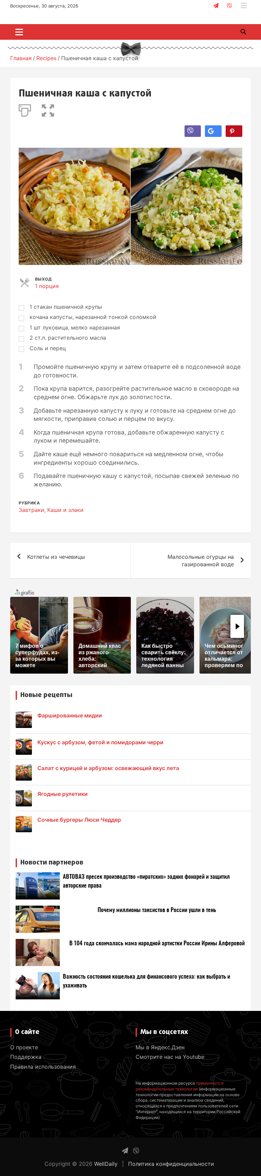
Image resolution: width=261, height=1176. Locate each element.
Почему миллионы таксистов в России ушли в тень (157, 910)
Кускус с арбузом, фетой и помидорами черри (100, 742)
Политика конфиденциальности (171, 1163)
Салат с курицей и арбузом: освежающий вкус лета (108, 768)
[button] (48, 109)
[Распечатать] (25, 109)
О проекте (24, 1047)
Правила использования (43, 1066)
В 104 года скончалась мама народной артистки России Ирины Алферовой (157, 943)
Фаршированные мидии (69, 715)
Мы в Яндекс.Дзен (160, 1047)
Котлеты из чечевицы (56, 556)
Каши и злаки (65, 509)
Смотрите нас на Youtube (170, 1056)
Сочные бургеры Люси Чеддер (79, 819)
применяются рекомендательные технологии (180, 1086)
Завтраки (31, 509)
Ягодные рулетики (62, 793)
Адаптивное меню (244, 6)
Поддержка (25, 1056)
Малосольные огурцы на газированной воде (201, 560)
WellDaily (106, 1163)
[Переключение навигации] (19, 32)
